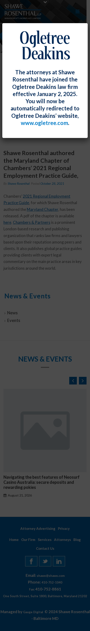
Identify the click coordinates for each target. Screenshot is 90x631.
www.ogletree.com (44, 123)
